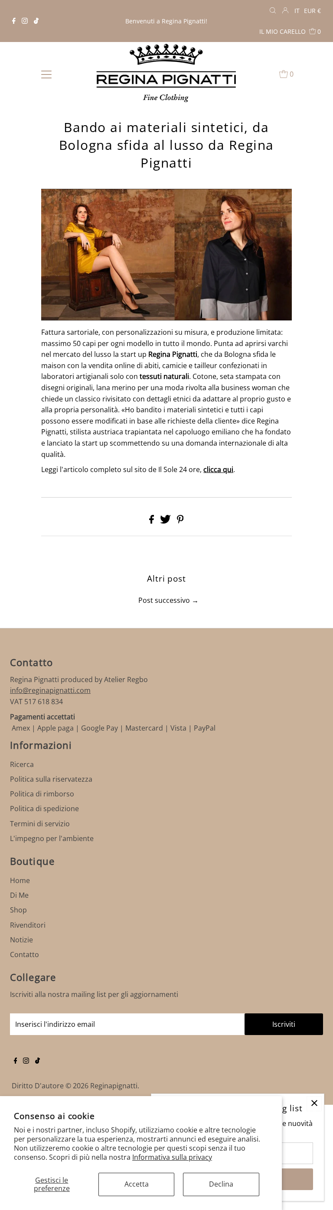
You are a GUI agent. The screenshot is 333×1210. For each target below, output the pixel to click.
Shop (18, 910)
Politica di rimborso (42, 794)
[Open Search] (272, 11)
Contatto (24, 954)
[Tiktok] (36, 21)
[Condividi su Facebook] (152, 521)
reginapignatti (113, 1085)
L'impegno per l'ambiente (52, 838)
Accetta (136, 1184)
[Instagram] (25, 21)
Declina (221, 1184)
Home (20, 880)
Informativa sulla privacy (172, 1157)
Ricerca (22, 764)
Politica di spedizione (44, 808)
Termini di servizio (40, 823)
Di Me (19, 895)
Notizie (21, 940)
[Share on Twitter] (166, 521)
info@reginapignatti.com (50, 690)
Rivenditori (28, 925)
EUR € (312, 10)
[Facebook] (14, 21)
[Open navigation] (46, 73)
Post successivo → (168, 600)
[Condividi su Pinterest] (180, 521)
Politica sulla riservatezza (51, 779)
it (297, 10)
